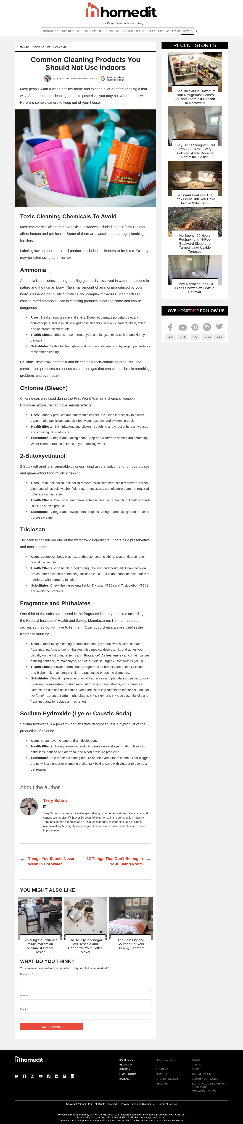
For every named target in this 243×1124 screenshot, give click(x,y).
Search (198, 31)
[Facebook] (24, 1076)
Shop (195, 1069)
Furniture (113, 31)
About (196, 1059)
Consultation (201, 1074)
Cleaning (162, 1069)
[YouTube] (41, 1076)
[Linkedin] (44, 807)
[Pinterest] (49, 1076)
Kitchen (128, 31)
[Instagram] (32, 1076)
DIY (101, 31)
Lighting (163, 31)
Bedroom (125, 1064)
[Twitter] (16, 1076)
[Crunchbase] (72, 1076)
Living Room (127, 1074)
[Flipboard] (64, 1076)
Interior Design (167, 1078)
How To (187, 31)
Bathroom (89, 31)
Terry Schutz (62, 78)
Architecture (71, 31)
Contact (198, 1064)
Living (176, 31)
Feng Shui (162, 1083)
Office (140, 31)
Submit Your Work (205, 1078)
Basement (126, 1078)
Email (24, 1009)
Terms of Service (167, 1103)
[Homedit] (121, 10)
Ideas (151, 31)
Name (24, 995)
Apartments (51, 31)
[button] (85, 158)
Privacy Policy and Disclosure (137, 1103)
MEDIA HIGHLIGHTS (204, 1091)
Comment (26, 974)
